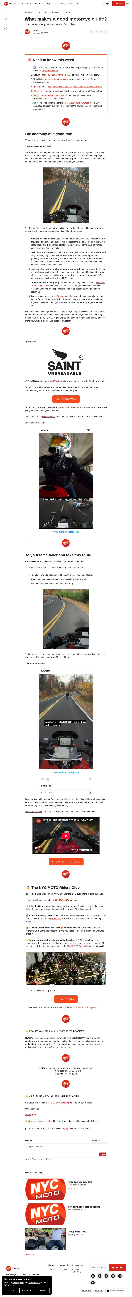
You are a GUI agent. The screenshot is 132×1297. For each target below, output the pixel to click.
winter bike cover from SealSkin (56, 75)
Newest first (97, 1140)
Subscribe (119, 3)
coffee (49, 1121)
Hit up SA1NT (48, 417)
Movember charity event (54, 95)
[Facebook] (113, 1276)
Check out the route (33, 812)
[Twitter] (93, 1276)
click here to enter (50, 70)
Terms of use (34, 1282)
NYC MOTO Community (59, 1103)
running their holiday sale (55, 79)
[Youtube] (99, 1276)
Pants (81, 407)
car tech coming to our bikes (76, 103)
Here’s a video (43, 91)
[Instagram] (120, 1276)
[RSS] (93, 1282)
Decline (42, 1290)
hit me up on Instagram (85, 1007)
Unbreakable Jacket (67, 407)
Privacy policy (18, 1282)
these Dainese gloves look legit (87, 87)
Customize (26, 1290)
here (66, 1129)
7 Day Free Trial (66, 999)
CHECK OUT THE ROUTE (66, 861)
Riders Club (55, 918)
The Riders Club (63, 900)
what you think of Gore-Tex (60, 87)
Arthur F (35, 31)
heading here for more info (59, 1047)
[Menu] (127, 3)
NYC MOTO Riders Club (78, 946)
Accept (11, 1290)
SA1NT (55, 381)
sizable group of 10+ (62, 296)
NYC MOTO (29, 12)
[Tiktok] (106, 1276)
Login (107, 3)
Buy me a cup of (36, 1121)
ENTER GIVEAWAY (66, 399)
